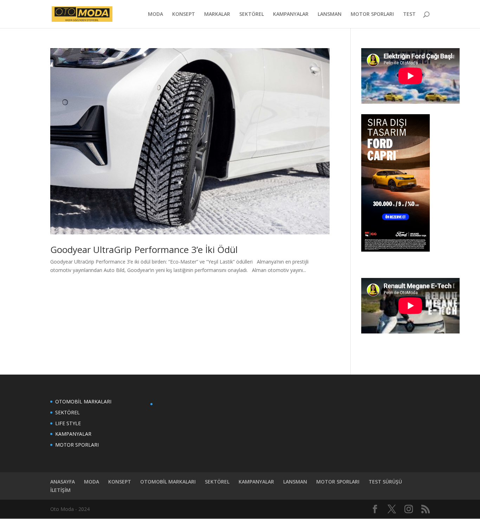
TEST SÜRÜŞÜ (385, 481)
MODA (155, 14)
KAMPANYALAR (291, 14)
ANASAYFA (62, 481)
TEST (409, 14)
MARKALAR (217, 14)
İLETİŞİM (60, 490)
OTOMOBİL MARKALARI (83, 401)
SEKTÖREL (251, 14)
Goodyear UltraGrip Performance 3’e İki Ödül (144, 249)
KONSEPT (183, 14)
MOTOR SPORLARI (372, 14)
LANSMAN (330, 14)
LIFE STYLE (68, 423)
